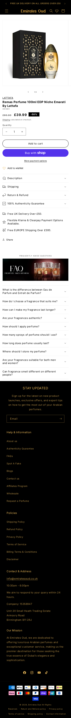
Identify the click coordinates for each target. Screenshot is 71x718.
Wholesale (12, 493)
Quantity (6, 125)
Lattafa (7, 97)
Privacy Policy (15, 536)
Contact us (13, 478)
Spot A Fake (14, 463)
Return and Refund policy (33, 709)
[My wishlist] (57, 11)
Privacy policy (56, 709)
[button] (51, 11)
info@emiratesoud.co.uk (22, 578)
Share (9, 239)
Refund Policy (15, 529)
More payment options (35, 161)
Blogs (10, 470)
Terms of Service (16, 544)
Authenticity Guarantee (20, 448)
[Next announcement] (65, 3)
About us (12, 441)
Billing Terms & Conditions (22, 551)
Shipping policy (35, 714)
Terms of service (16, 714)
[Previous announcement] (6, 3)
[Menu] (6, 11)
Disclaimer (13, 559)
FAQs (10, 456)
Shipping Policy (16, 521)
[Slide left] (28, 92)
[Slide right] (42, 92)
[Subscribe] (60, 419)
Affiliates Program (17, 486)
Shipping (6, 120)
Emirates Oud (34, 705)
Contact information (56, 714)
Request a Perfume (18, 500)
